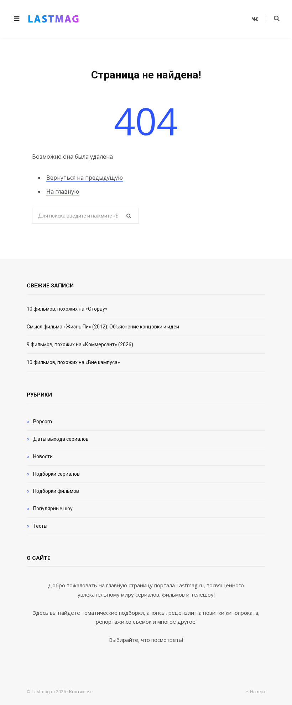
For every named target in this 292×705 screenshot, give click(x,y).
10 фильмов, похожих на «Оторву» (67, 309)
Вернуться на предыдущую (84, 178)
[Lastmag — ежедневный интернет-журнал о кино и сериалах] (53, 19)
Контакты (80, 691)
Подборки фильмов (56, 491)
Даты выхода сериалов (61, 439)
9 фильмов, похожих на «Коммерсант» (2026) (80, 344)
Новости (43, 456)
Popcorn (42, 421)
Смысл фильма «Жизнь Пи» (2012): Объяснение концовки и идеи (103, 326)
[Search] (273, 18)
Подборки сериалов (56, 474)
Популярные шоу (53, 508)
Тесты (40, 526)
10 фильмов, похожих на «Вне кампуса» (73, 362)
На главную (62, 191)
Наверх (257, 691)
